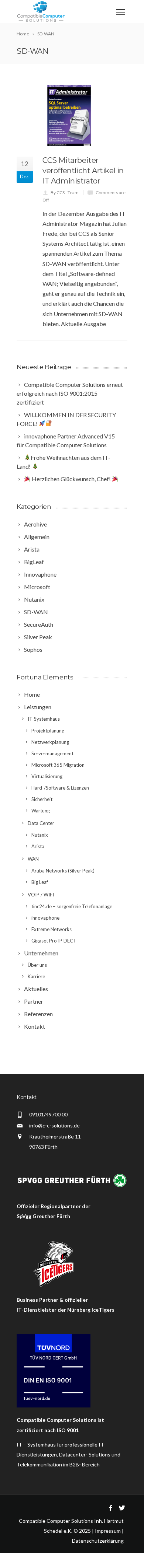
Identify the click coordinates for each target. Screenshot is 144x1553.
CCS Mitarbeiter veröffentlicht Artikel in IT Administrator (83, 170)
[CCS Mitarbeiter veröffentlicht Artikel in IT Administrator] (72, 115)
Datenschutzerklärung (98, 1541)
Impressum (108, 1531)
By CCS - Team (65, 192)
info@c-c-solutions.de (54, 1125)
